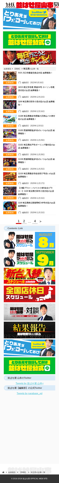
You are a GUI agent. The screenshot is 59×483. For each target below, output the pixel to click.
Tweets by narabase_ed (29, 393)
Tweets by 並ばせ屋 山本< (30, 383)
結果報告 (7, 69)
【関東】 (17, 69)
